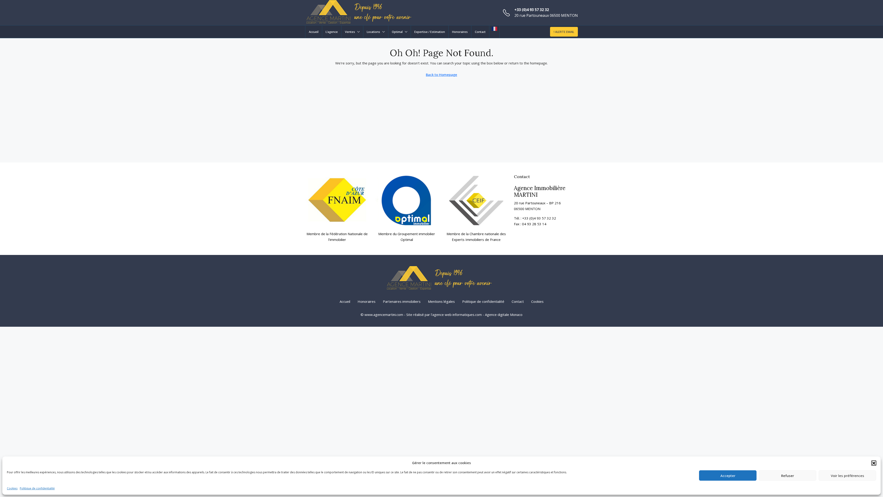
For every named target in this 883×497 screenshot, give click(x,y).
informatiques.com (467, 314)
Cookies (12, 488)
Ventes (350, 32)
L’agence (332, 32)
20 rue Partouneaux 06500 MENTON (546, 15)
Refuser (787, 475)
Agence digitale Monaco (503, 314)
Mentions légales (441, 301)
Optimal (397, 32)
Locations (373, 32)
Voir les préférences (847, 475)
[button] (874, 463)
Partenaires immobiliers (402, 301)
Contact (480, 32)
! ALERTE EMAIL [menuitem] (564, 32)
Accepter (727, 475)
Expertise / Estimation (429, 32)
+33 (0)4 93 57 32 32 (531, 9)
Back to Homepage (441, 74)
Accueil (313, 32)
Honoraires (460, 32)
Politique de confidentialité (37, 488)
